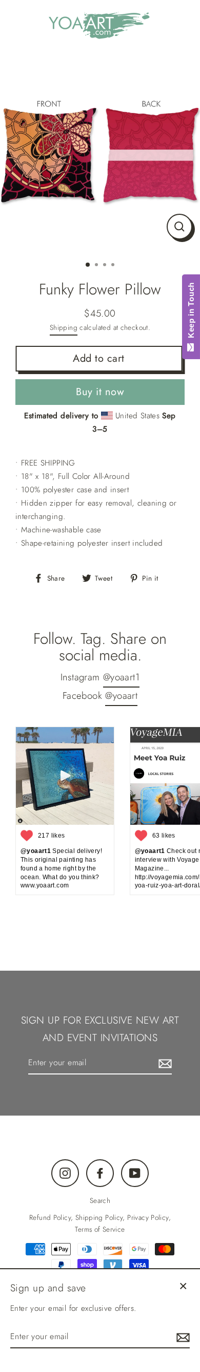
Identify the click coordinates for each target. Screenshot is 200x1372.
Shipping (63, 327)
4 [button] (113, 265)
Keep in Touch (191, 312)
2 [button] (97, 265)
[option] (100, 152)
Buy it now (100, 391)
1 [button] (88, 265)
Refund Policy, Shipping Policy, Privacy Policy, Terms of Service (100, 1223)
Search (100, 1200)
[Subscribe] (163, 1062)
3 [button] (105, 265)
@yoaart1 (121, 677)
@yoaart (121, 695)
